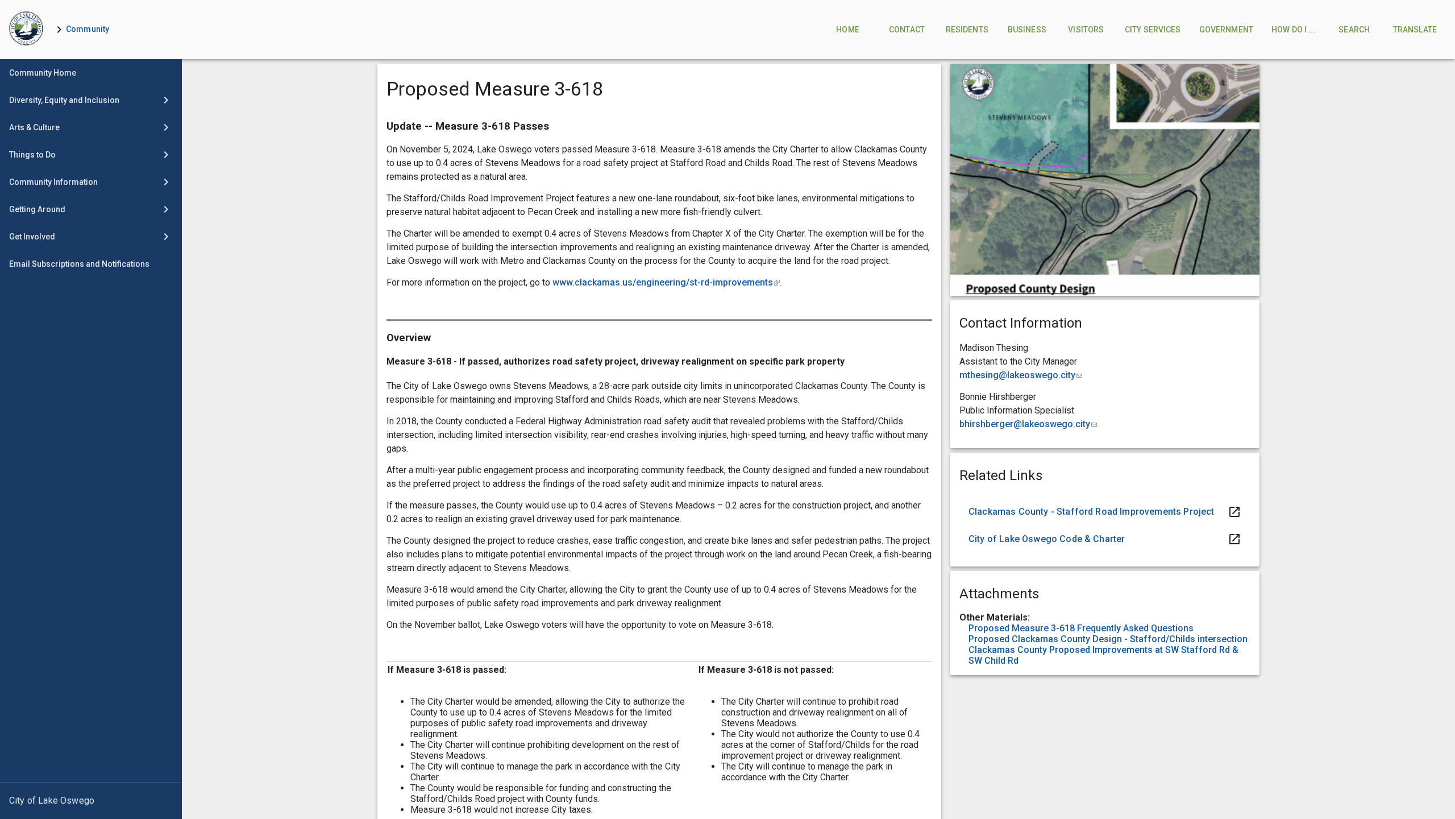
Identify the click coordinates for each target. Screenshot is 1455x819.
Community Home (42, 72)
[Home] (26, 29)
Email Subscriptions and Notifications (79, 263)
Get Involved (32, 236)
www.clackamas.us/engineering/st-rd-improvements (666, 282)
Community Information (53, 182)
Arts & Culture (34, 127)
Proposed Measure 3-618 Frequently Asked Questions (1081, 628)
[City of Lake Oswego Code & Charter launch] (1104, 539)
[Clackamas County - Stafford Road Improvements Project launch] (1104, 512)
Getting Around (37, 209)
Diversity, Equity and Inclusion (64, 100)
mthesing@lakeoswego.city (1020, 375)
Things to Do (32, 154)
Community (87, 29)
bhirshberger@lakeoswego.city (1028, 424)
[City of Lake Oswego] (91, 800)
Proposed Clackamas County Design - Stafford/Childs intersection (1108, 639)
